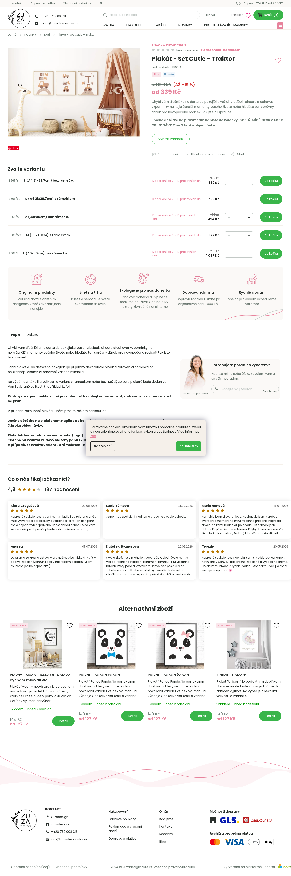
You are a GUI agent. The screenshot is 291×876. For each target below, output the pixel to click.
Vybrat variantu (170, 139)
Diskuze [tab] (32, 334)
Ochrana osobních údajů (30, 867)
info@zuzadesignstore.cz (70, 839)
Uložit (15, 148)
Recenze (166, 834)
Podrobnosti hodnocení (221, 50)
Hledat (210, 15)
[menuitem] (108, 25)
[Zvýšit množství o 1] (249, 181)
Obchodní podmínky (77, 3)
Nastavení (103, 446)
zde (93, 436)
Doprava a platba (43, 3)
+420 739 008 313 (64, 832)
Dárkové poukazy (122, 819)
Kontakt (17, 3)
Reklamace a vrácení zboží (125, 828)
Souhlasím (188, 446)
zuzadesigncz (61, 824)
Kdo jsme (166, 819)
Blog (102, 3)
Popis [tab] (15, 334)
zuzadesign (59, 817)
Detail (63, 721)
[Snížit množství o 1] (229, 181)
